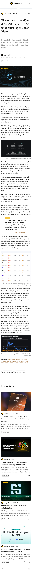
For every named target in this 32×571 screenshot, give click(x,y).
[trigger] (29, 3)
